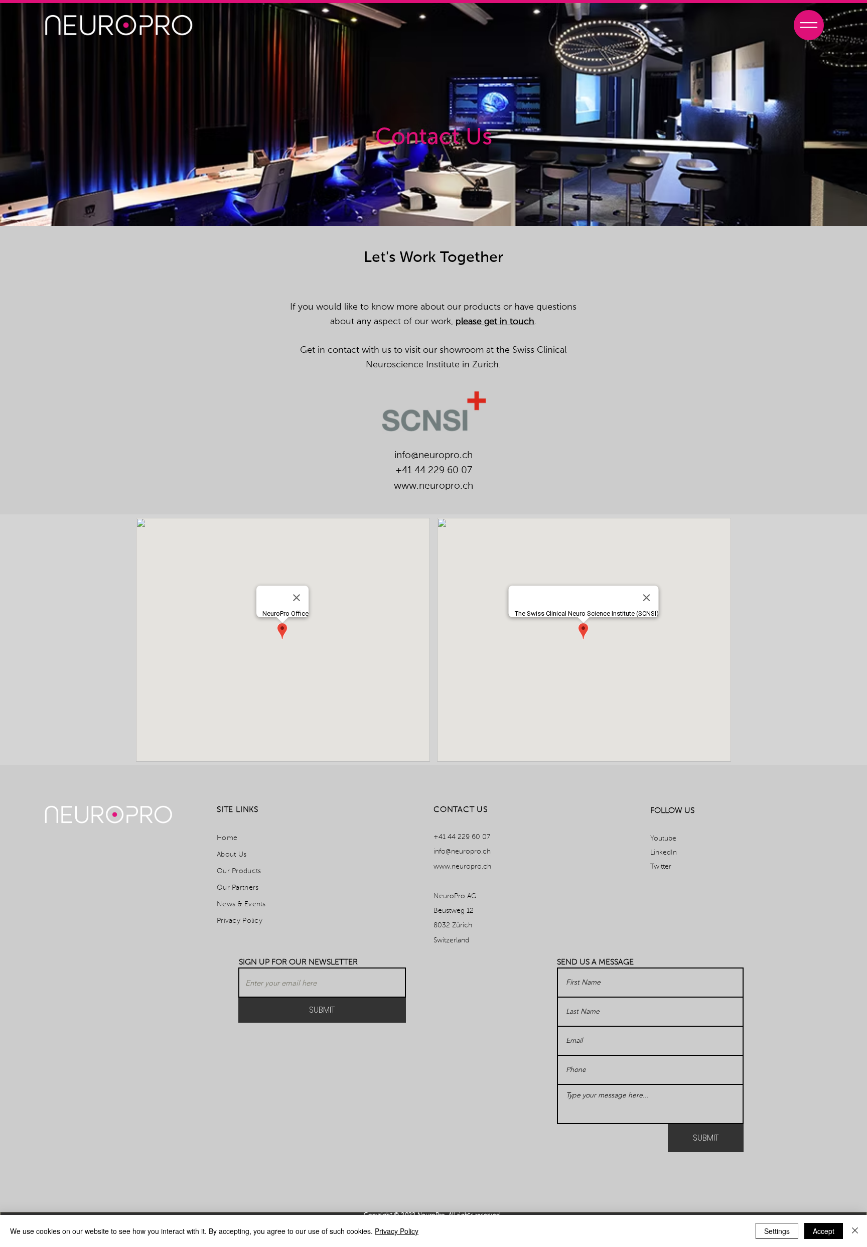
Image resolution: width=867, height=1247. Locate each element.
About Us (231, 854)
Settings (777, 1231)
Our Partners (237, 887)
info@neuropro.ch (433, 455)
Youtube (663, 838)
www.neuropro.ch (433, 486)
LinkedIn (663, 852)
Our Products (239, 871)
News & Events (241, 904)
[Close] (855, 1231)
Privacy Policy (239, 920)
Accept (823, 1231)
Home (227, 838)
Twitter (660, 866)
